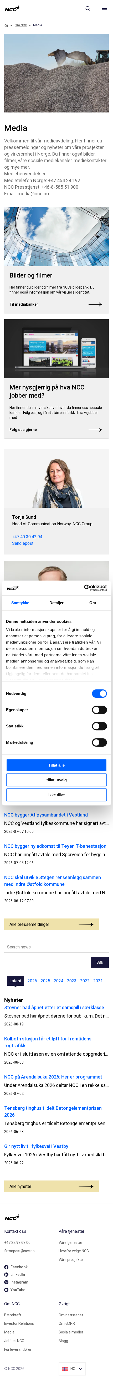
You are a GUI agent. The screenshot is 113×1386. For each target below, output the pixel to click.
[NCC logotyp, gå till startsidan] (12, 8)
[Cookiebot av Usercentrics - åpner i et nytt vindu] (84, 587)
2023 (71, 980)
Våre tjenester (70, 1242)
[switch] (99, 710)
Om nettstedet (71, 1315)
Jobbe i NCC (14, 1341)
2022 (85, 980)
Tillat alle (56, 765)
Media (9, 1332)
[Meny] (104, 8)
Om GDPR (67, 1323)
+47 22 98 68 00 (17, 1242)
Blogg (63, 1341)
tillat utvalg (57, 780)
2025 (45, 980)
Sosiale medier (71, 1332)
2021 (98, 980)
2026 (32, 980)
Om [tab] (92, 602)
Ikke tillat (56, 795)
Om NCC (21, 25)
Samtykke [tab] (20, 602)
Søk (99, 962)
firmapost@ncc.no (19, 1251)
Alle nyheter (20, 1186)
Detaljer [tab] (56, 602)
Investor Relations (19, 1323)
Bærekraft (12, 1315)
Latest (15, 980)
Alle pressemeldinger (29, 924)
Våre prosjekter (71, 1259)
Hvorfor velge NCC (74, 1251)
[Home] (6, 25)
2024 (58, 980)
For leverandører (18, 1349)
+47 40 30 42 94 (27, 536)
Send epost (22, 543)
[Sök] (87, 8)
